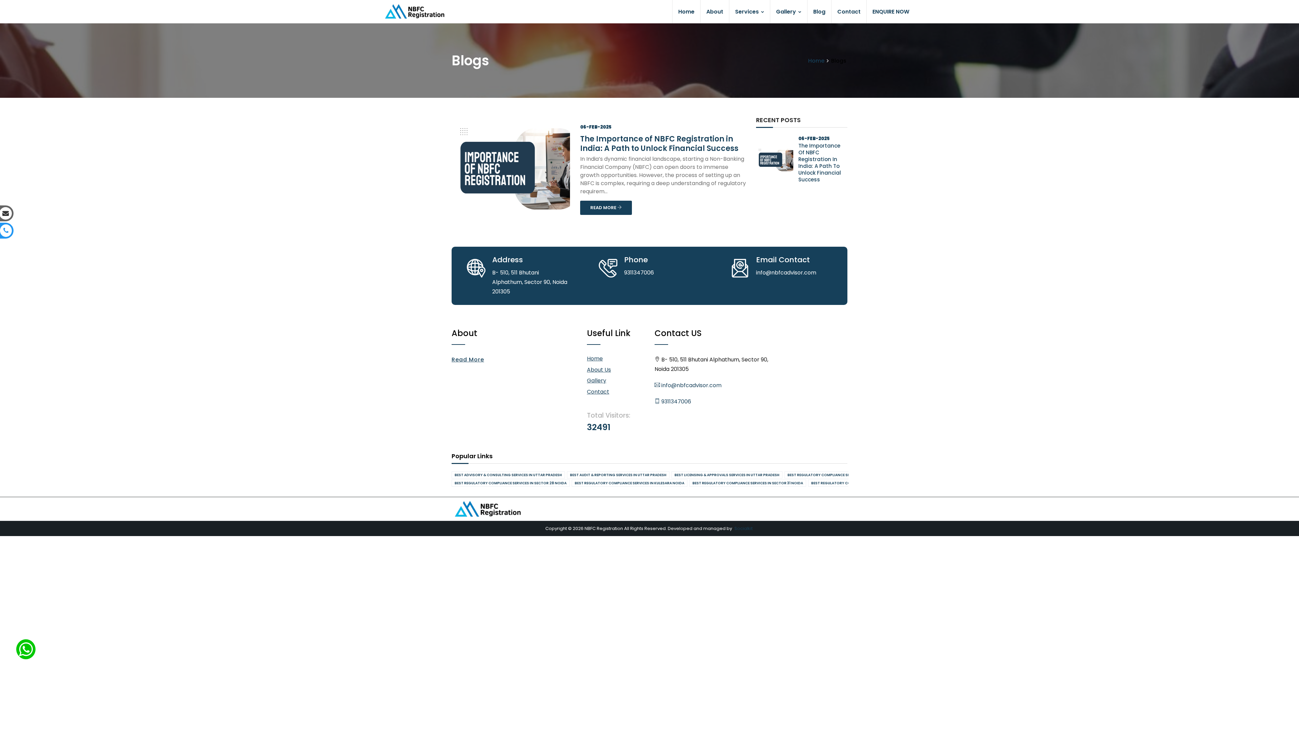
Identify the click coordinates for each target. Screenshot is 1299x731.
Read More (468, 359)
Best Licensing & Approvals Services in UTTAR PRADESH (727, 475)
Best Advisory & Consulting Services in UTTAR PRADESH (508, 475)
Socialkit (743, 528)
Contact (849, 12)
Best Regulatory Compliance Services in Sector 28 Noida (511, 483)
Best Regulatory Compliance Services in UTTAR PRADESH (842, 475)
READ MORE (603, 207)
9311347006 (675, 401)
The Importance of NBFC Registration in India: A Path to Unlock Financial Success (659, 144)
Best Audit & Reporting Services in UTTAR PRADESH (618, 475)
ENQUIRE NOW (890, 12)
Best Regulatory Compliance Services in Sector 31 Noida (747, 483)
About (714, 12)
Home (686, 12)
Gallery (786, 12)
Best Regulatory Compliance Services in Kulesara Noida (629, 483)
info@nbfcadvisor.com (691, 385)
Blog (819, 12)
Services (747, 12)
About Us (599, 370)
